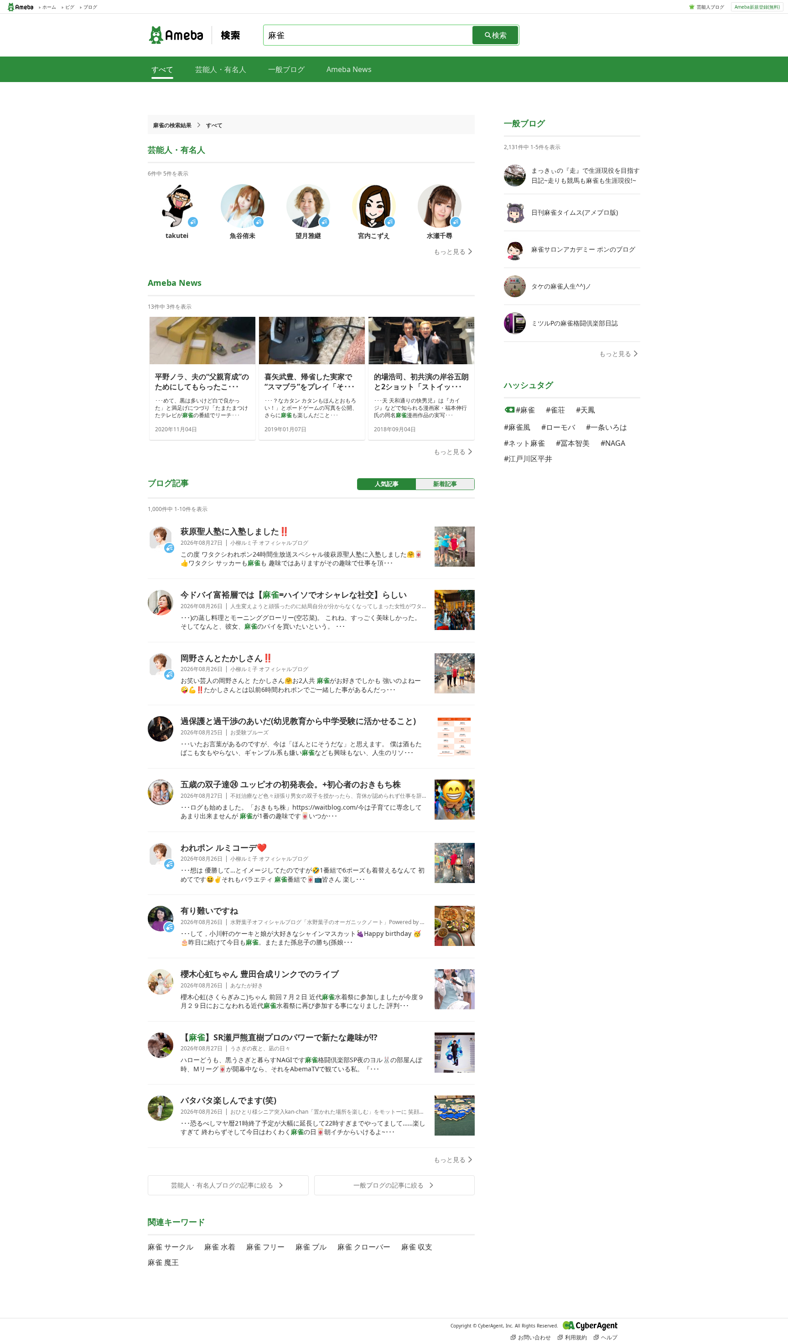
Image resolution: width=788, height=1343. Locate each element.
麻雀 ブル (311, 1247)
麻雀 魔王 (163, 1262)
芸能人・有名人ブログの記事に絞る (222, 1185)
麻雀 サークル (170, 1247)
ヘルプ (609, 1337)
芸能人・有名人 (220, 69)
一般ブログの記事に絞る (388, 1185)
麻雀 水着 (219, 1247)
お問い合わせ (534, 1337)
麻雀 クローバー (363, 1247)
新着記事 (445, 484)
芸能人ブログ (710, 7)
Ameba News (349, 69)
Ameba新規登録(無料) (757, 7)
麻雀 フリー (265, 1247)
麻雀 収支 (416, 1247)
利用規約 (576, 1337)
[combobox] (368, 35)
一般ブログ (286, 69)
